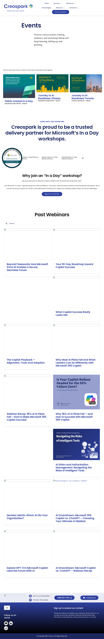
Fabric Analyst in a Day (19, 101)
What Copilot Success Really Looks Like (73, 313)
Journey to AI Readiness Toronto (83, 97)
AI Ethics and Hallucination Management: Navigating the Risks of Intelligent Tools (74, 467)
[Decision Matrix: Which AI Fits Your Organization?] (27, 495)
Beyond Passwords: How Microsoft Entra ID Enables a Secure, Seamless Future (27, 267)
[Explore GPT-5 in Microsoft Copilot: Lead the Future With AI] (27, 546)
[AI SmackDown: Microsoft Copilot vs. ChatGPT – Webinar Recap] (76, 546)
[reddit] (6, 628)
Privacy (51, 636)
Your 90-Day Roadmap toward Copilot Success (74, 266)
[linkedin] (11, 623)
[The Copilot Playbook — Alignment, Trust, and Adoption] (27, 339)
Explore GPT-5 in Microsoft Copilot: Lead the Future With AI (27, 569)
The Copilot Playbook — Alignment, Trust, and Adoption (26, 361)
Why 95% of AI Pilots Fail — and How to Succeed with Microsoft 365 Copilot (74, 416)
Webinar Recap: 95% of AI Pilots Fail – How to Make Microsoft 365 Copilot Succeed (26, 416)
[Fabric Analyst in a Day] (19, 76)
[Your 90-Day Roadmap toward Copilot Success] (76, 244)
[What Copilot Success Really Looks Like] (76, 291)
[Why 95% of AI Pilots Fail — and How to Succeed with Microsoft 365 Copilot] (76, 392)
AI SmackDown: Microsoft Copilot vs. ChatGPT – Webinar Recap (76, 569)
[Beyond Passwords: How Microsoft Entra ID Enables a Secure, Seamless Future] (27, 244)
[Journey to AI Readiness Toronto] (86, 76)
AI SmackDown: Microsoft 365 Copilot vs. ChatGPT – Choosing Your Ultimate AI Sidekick (75, 518)
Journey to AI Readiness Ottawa (49, 97)
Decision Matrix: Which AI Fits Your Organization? (27, 517)
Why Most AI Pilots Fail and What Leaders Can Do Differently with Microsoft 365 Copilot (75, 362)
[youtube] (6, 623)
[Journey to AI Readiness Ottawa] (52, 76)
